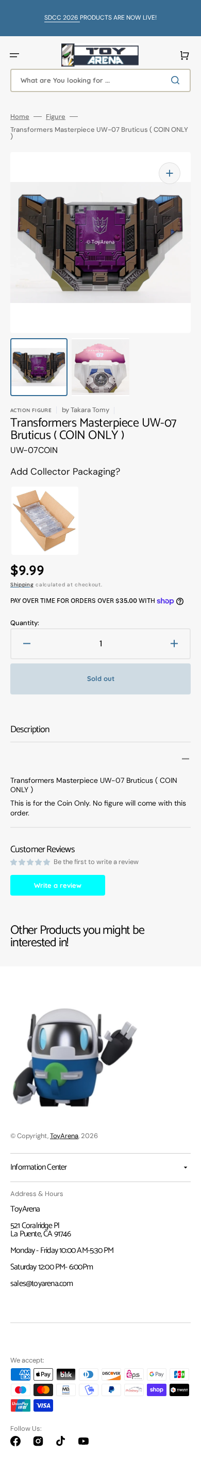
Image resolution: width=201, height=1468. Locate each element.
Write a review (57, 885)
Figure (55, 116)
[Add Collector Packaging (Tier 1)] (36, 521)
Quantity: (24, 622)
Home (19, 116)
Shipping (22, 584)
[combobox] (100, 80)
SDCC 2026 (62, 17)
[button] (14, 55)
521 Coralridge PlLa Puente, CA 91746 (40, 1230)
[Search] (177, 80)
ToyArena (64, 1135)
